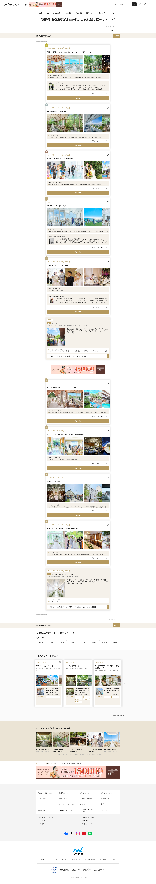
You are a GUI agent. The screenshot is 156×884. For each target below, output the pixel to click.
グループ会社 (103, 859)
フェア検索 (67, 13)
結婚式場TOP (51, 763)
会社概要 (43, 859)
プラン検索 (79, 13)
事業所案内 (64, 859)
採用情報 (113, 859)
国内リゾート (90, 13)
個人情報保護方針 (90, 859)
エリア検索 (56, 13)
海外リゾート (103, 13)
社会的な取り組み (76, 859)
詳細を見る (78, 98)
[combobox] (119, 4)
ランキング (59, 763)
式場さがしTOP (44, 13)
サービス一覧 (53, 859)
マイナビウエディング (41, 763)
